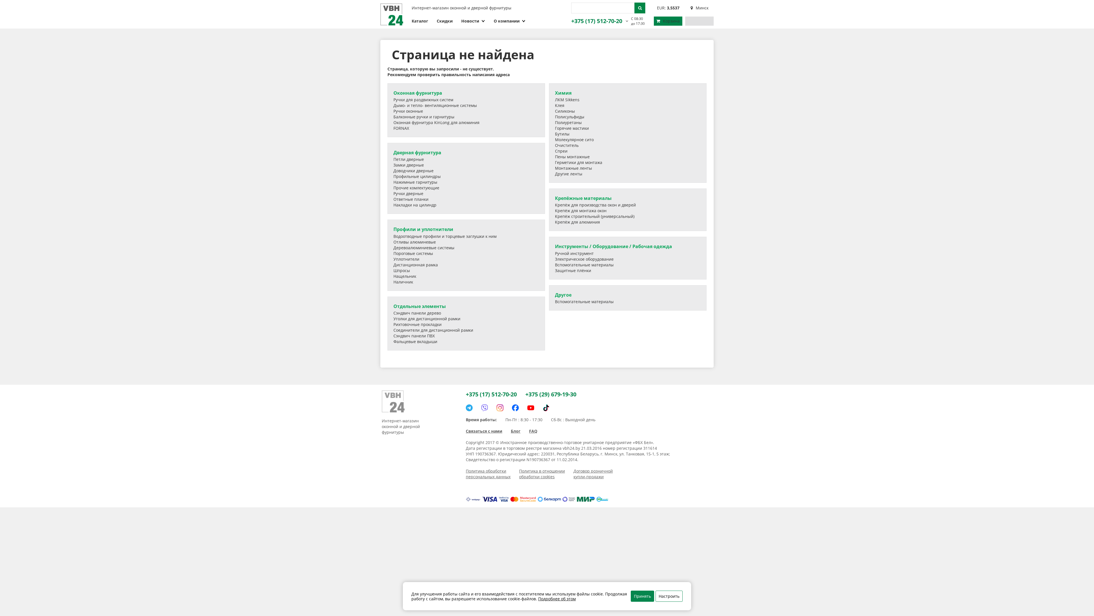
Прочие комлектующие (416, 188)
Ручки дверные (408, 193)
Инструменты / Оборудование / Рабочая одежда (613, 246)
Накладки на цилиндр (414, 205)
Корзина (671, 21)
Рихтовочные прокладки (417, 324)
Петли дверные (408, 159)
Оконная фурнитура (417, 93)
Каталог (420, 21)
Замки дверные (408, 165)
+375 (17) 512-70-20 (596, 21)
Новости (470, 21)
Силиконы (565, 111)
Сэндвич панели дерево (417, 313)
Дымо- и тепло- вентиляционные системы (435, 105)
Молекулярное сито (574, 139)
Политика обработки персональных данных (488, 473)
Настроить (669, 596)
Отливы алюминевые (414, 242)
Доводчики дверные (413, 170)
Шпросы (401, 270)
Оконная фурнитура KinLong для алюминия (436, 122)
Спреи (561, 151)
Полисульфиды (569, 116)
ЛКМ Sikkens (567, 99)
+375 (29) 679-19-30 (550, 394)
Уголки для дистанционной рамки (426, 318)
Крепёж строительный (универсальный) (594, 216)
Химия (563, 93)
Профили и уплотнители (423, 229)
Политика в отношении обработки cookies (542, 473)
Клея (559, 105)
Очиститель (567, 145)
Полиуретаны (568, 122)
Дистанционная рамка (415, 265)
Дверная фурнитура (417, 152)
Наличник (403, 282)
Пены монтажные (572, 156)
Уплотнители (406, 259)
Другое (563, 295)
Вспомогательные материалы (584, 265)
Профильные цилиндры (417, 176)
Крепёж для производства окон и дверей (595, 205)
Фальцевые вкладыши (415, 341)
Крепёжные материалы (583, 198)
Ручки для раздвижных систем (423, 99)
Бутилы (562, 134)
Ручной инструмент (574, 253)
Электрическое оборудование (584, 259)
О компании (507, 21)
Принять (642, 596)
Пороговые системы (413, 253)
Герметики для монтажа (578, 162)
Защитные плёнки (573, 270)
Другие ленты (568, 174)
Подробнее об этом (557, 598)
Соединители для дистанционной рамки (433, 330)
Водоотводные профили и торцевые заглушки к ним (445, 236)
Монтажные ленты (573, 168)
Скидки (445, 21)
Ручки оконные (408, 111)
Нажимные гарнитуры (415, 182)
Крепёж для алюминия (577, 222)
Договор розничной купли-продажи (593, 473)
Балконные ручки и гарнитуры (423, 116)
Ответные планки (410, 199)
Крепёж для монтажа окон (581, 210)
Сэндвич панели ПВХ (414, 336)
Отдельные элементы (419, 306)
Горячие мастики (572, 128)
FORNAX (401, 128)
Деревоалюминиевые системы (423, 247)
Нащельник (404, 276)
